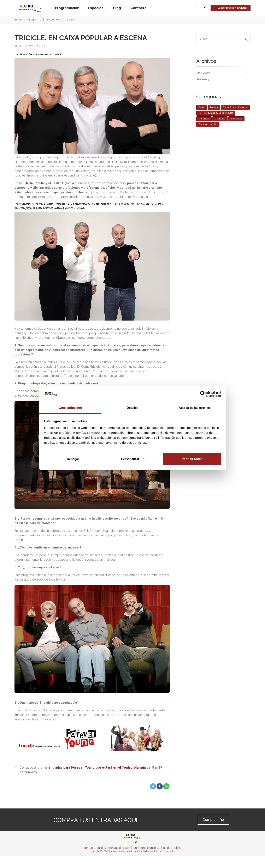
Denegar (73, 459)
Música (214, 107)
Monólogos (204, 118)
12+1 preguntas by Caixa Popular (216, 113)
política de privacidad (110, 847)
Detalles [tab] (133, 407)
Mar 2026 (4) (204, 72)
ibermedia (136, 851)
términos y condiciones (140, 847)
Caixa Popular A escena (235, 107)
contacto (89, 847)
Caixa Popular (35, 183)
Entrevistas (236, 118)
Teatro (202, 107)
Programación (67, 8)
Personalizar (130, 459)
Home (22, 19)
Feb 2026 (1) (203, 79)
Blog (117, 8)
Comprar (209, 819)
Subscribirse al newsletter (231, 7)
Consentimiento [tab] (70, 407)
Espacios (95, 8)
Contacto (139, 8)
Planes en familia (208, 124)
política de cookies (169, 847)
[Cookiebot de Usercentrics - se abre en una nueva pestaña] (203, 394)
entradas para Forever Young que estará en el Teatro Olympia (97, 767)
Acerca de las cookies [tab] (195, 407)
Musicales (219, 118)
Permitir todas (192, 459)
